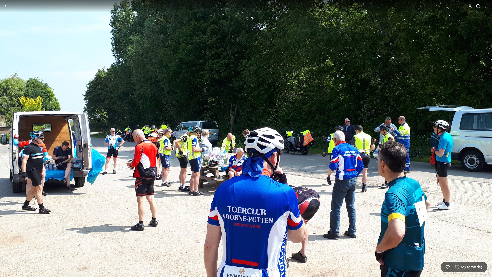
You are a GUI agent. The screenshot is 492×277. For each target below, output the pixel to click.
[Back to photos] (6, 6)
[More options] (486, 6)
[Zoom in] (470, 6)
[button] (10, 138)
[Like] (447, 267)
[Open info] (478, 6)
